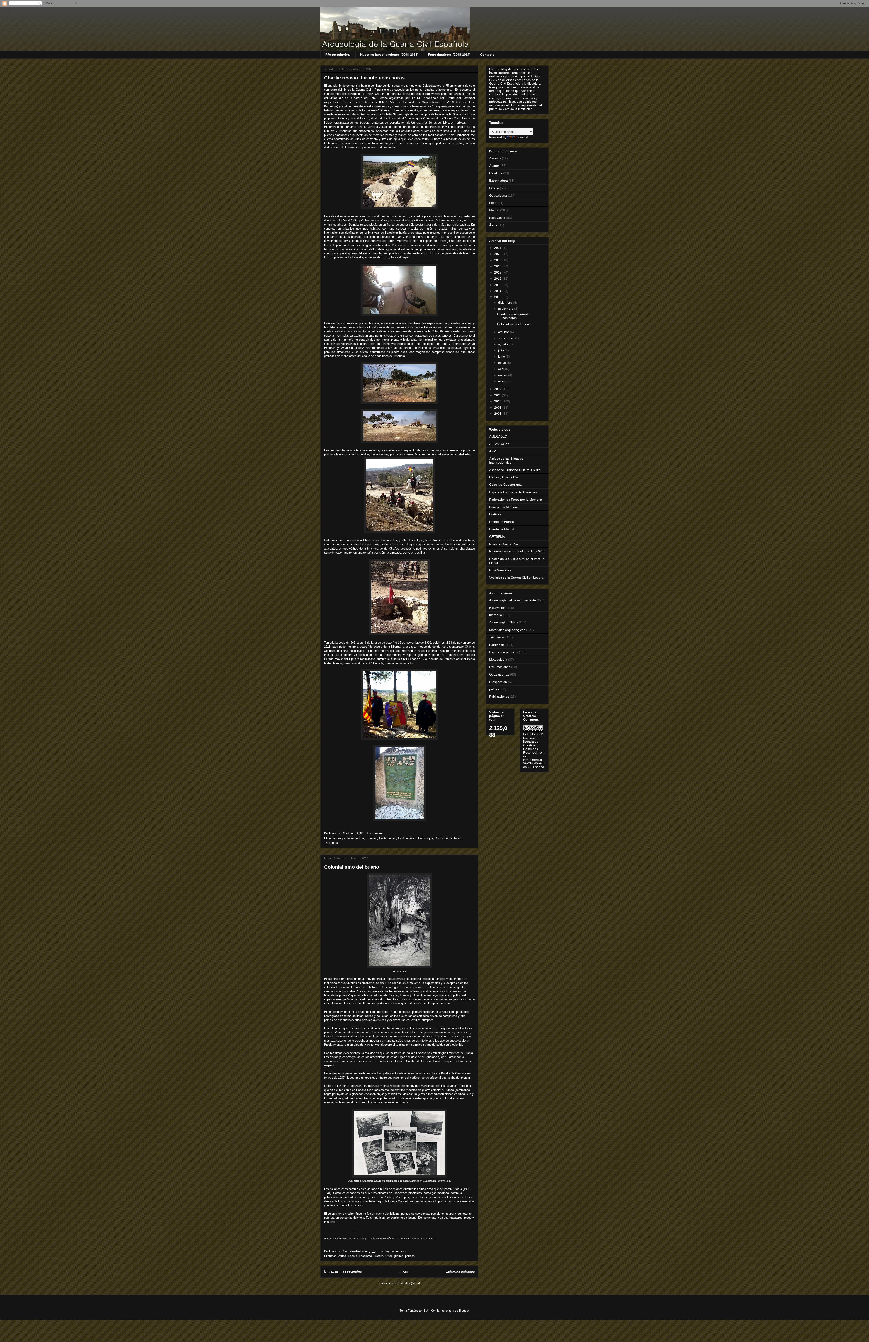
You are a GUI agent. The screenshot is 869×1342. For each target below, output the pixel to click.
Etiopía (352, 1256)
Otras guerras (394, 1256)
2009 (498, 407)
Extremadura (498, 180)
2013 (498, 297)
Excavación (497, 607)
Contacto (487, 54)
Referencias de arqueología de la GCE (517, 551)
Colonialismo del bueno (351, 867)
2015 (498, 285)
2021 (498, 248)
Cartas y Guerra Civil (504, 477)
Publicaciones (499, 696)
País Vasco (497, 217)
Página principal (338, 54)
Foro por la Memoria (504, 507)
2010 (498, 401)
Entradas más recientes (343, 1271)
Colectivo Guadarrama (505, 484)
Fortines (495, 514)
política (410, 1256)
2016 (498, 278)
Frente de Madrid (501, 529)
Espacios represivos (503, 652)
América (495, 158)
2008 (498, 413)
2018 (498, 266)
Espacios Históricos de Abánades (513, 492)
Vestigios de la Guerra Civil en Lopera (516, 577)
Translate (523, 137)
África (342, 1256)
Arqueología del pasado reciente (512, 600)
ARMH (494, 451)
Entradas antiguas (460, 1271)
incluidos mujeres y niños (361, 1197)
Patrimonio (497, 645)
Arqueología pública (351, 838)
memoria (495, 615)
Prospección (498, 682)
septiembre (506, 338)
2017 (498, 272)
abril (501, 369)
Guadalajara (498, 195)
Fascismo (365, 1256)
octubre (504, 332)
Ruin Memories (500, 570)
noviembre (506, 308)
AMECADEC (498, 436)
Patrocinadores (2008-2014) (449, 54)
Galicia (494, 188)
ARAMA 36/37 (499, 443)
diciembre (505, 302)
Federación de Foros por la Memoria (515, 499)
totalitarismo (404, 1044)
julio (501, 350)
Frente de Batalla (501, 521)
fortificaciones (407, 838)
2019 (498, 260)
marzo (503, 375)
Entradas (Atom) (409, 1283)
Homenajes (425, 838)
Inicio (403, 1271)
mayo (502, 362)
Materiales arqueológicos (507, 630)
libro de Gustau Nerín (425, 1061)
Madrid (494, 210)
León (493, 203)
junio (502, 356)
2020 (498, 254)
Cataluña (371, 838)
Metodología (498, 659)
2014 (498, 291)
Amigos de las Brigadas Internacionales (506, 460)
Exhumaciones (499, 667)
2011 (498, 395)
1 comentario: (375, 833)
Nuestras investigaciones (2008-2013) (389, 54)
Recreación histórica (448, 838)
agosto (503, 344)
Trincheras (331, 843)
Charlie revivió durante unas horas (364, 78)
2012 (498, 389)
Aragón (494, 165)
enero (502, 381)
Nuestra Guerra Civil (503, 544)
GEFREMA (497, 536)
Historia (379, 1256)
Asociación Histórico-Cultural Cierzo (514, 470)
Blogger (464, 1310)
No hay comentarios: (394, 1251)
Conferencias (387, 838)
